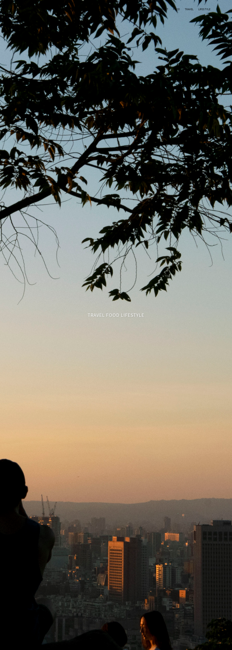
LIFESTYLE (204, 9)
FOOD (176, 9)
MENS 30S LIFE (37, 6)
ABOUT (164, 9)
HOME (151, 9)
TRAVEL (189, 9)
